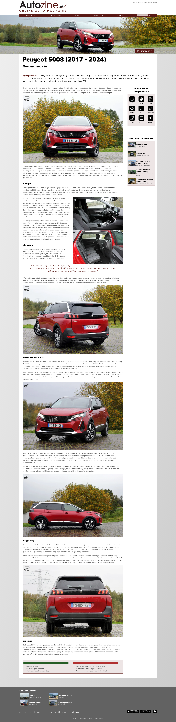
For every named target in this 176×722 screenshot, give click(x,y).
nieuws (65, 712)
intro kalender (35, 712)
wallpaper (75, 712)
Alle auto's (31, 15)
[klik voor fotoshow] (73, 162)
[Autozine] (88, 6)
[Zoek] (149, 15)
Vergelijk (98, 15)
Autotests (56, 15)
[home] (154, 713)
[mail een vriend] (141, 101)
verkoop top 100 (52, 712)
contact (23, 712)
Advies (77, 15)
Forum (120, 15)
